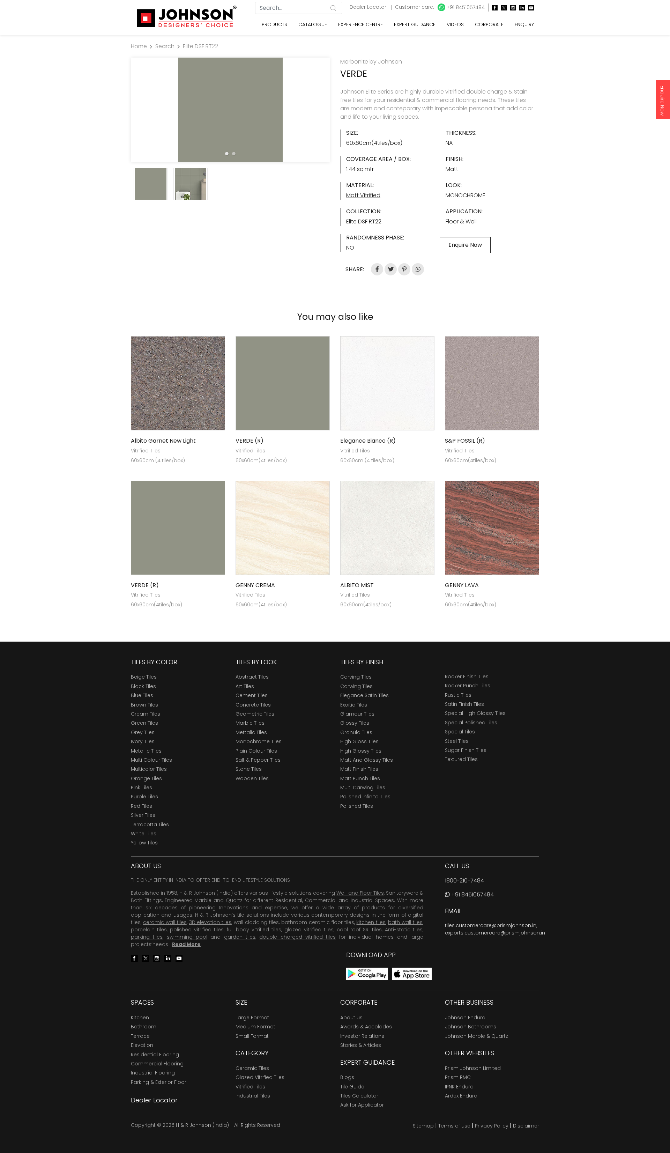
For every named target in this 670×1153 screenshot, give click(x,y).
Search (164, 46)
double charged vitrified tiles (297, 936)
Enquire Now (662, 101)
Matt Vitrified (363, 195)
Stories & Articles (360, 1045)
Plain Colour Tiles (256, 750)
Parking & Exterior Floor (158, 1082)
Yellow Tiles (144, 842)
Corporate (489, 24)
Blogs (347, 1077)
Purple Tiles (144, 796)
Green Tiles (144, 722)
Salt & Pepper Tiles (258, 759)
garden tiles (239, 936)
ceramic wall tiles (165, 922)
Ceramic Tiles (252, 1068)
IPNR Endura (459, 1086)
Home (139, 46)
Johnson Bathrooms (470, 1026)
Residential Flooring (155, 1054)
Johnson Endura (465, 1017)
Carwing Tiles (356, 686)
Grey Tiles (143, 732)
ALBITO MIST (357, 585)
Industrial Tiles (253, 1095)
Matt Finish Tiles (359, 769)
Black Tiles (143, 686)
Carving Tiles (356, 676)
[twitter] (502, 7)
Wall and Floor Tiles (360, 892)
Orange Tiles (146, 778)
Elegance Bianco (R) (368, 441)
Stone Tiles (249, 769)
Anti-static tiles (404, 929)
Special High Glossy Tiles (475, 713)
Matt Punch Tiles (360, 778)
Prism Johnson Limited (473, 1068)
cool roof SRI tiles (359, 929)
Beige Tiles (144, 676)
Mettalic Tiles (251, 732)
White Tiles (143, 833)
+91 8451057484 (465, 7)
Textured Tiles (461, 759)
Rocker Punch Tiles (467, 685)
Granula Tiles (356, 732)
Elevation (142, 1045)
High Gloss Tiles (359, 741)
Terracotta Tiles (150, 824)
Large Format (252, 1017)
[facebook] (493, 7)
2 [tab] (233, 153)
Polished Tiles (356, 806)
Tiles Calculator (359, 1095)
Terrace (140, 1036)
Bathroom (143, 1026)
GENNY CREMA (255, 585)
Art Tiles (245, 686)
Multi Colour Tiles (151, 759)
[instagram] (511, 7)
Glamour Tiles (357, 713)
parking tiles (147, 936)
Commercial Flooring (157, 1063)
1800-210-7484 (464, 881)
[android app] (367, 973)
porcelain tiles (149, 929)
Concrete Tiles (253, 704)
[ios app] (412, 973)
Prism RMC (458, 1077)
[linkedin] (520, 7)
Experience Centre (360, 24)
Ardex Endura (461, 1095)
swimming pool (187, 936)
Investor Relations (362, 1036)
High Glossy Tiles (360, 750)
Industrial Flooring (153, 1072)
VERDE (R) (249, 441)
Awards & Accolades (366, 1026)
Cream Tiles (145, 713)
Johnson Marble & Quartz (476, 1036)
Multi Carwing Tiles (362, 787)
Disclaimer (526, 1125)
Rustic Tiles (458, 695)
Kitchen (140, 1017)
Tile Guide (352, 1086)
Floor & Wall (461, 221)
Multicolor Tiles (149, 769)
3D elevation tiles (210, 922)
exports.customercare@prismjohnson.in (495, 932)
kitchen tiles (371, 922)
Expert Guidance (415, 24)
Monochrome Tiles (259, 741)
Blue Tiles (142, 695)
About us (351, 1017)
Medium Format (255, 1026)
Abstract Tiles (252, 676)
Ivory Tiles (143, 741)
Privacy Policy (491, 1125)
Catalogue (312, 24)
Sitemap (423, 1125)
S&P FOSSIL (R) (465, 441)
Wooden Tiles (252, 778)
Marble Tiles (250, 722)
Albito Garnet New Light (163, 441)
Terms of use (454, 1125)
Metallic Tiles (146, 750)
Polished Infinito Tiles (365, 796)
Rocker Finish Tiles (467, 676)
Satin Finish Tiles (464, 704)
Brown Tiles (144, 704)
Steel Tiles (457, 741)
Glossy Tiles (354, 722)
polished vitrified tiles (197, 929)
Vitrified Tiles (250, 1086)
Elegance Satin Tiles (364, 695)
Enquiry (524, 24)
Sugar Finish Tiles (465, 750)
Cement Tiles (252, 695)
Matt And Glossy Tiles (366, 759)
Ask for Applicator (362, 1104)
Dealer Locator (369, 6)
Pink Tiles (141, 787)
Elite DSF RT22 (200, 46)
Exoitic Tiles (353, 704)
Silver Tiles (143, 815)
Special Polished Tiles (471, 722)
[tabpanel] (230, 110)
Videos (455, 24)
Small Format (252, 1036)
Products (274, 24)
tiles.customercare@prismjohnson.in (490, 925)
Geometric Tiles (255, 713)
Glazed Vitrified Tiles (260, 1077)
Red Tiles (141, 806)
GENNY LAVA (462, 585)
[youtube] (529, 7)
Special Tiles (460, 731)
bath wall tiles (405, 922)
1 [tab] (226, 153)
